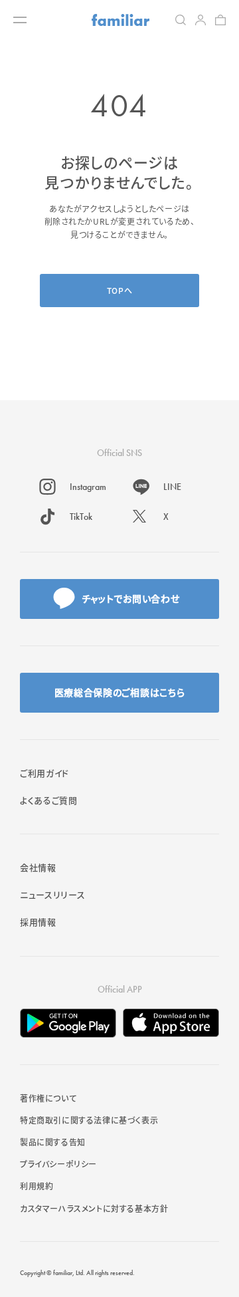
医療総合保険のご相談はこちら (119, 692)
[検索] (181, 20)
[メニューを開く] (20, 20)
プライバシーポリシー (58, 1163)
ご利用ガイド (44, 772)
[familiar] (120, 20)
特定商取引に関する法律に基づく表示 (89, 1119)
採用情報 (38, 921)
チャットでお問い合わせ (131, 598)
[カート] (220, 20)
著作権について (48, 1098)
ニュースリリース (52, 894)
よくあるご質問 (49, 800)
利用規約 (36, 1185)
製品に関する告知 (53, 1141)
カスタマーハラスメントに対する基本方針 (94, 1208)
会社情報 (38, 867)
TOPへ (119, 290)
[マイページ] (200, 20)
